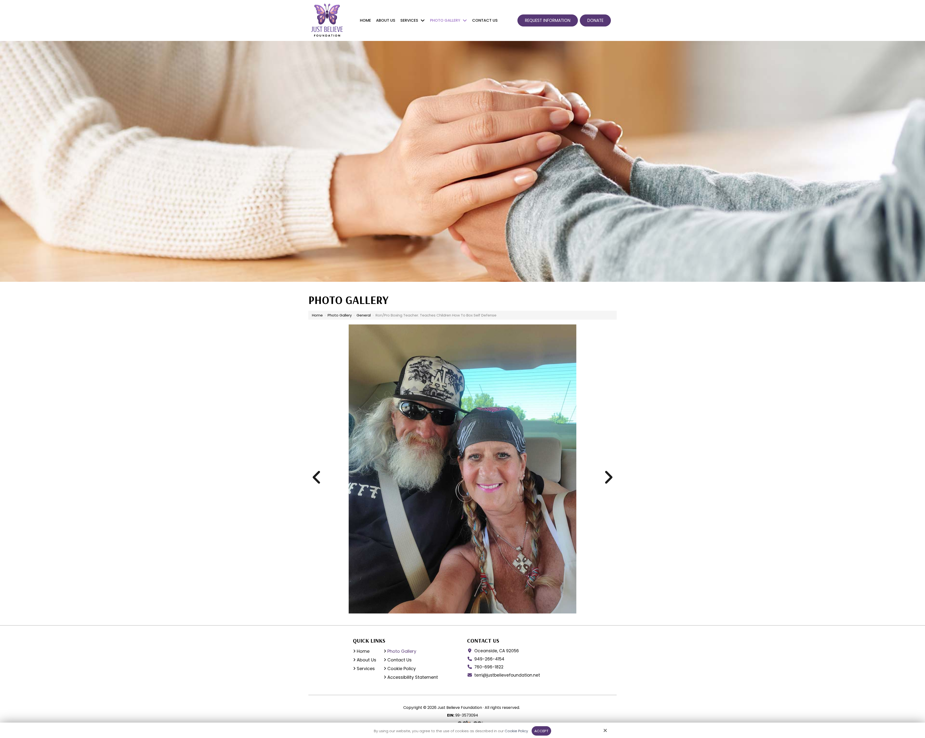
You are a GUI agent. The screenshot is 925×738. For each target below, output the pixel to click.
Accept (541, 730)
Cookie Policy (516, 731)
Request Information (547, 20)
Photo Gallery (340, 315)
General (364, 315)
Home (317, 315)
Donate (595, 20)
